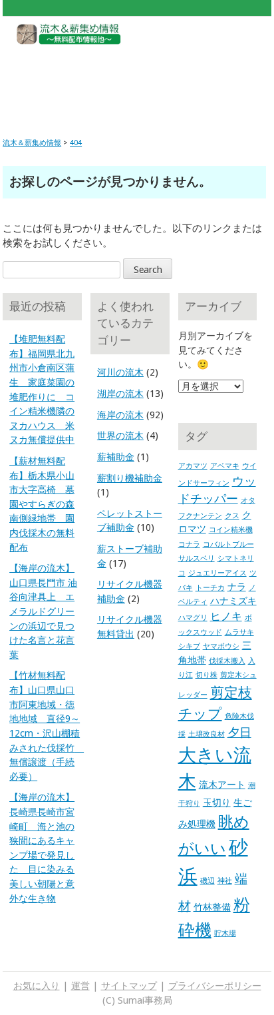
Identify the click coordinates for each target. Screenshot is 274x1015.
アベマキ (224, 466)
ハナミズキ (233, 600)
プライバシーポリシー (214, 985)
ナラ (236, 586)
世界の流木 (120, 435)
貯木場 (225, 933)
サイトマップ (129, 985)
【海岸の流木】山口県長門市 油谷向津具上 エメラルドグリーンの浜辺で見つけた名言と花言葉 (43, 611)
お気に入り (36, 985)
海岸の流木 (120, 415)
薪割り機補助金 (129, 478)
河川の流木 (120, 372)
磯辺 (207, 880)
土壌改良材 (206, 734)
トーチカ (210, 587)
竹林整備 (212, 907)
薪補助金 (115, 457)
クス (232, 515)
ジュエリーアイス (217, 573)
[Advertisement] (137, 81)
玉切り (217, 802)
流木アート (222, 784)
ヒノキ (226, 616)
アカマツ (192, 466)
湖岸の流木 (120, 393)
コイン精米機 (231, 529)
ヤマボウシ (221, 646)
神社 (224, 880)
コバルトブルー (228, 544)
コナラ (189, 544)
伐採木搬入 (227, 661)
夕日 (239, 732)
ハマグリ (192, 617)
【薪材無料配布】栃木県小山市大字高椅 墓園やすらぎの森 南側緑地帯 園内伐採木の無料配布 (41, 504)
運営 (80, 985)
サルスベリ (196, 558)
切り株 (206, 675)
